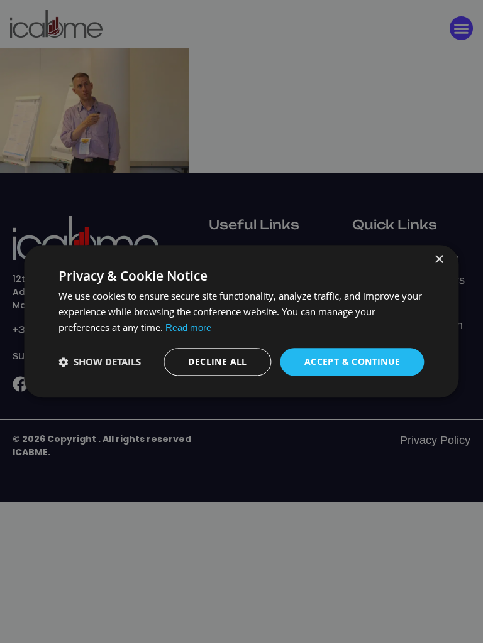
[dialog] (241, 321)
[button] (99, 362)
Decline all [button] (217, 361)
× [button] (438, 259)
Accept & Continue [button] (352, 361)
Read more (188, 327)
